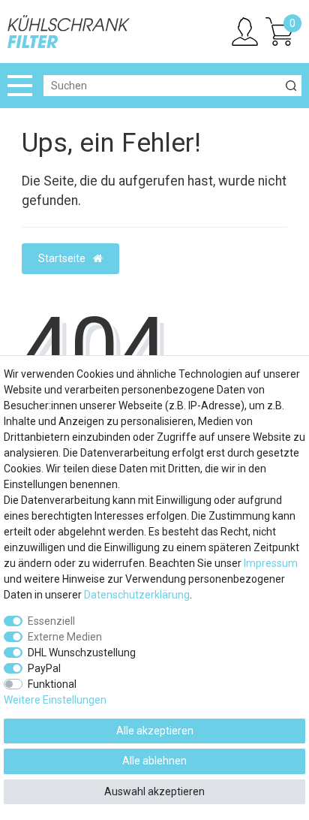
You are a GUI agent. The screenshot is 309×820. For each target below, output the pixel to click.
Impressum (271, 563)
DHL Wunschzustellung (82, 653)
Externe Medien (65, 637)
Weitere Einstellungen (55, 700)
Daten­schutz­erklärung (137, 595)
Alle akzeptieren (155, 731)
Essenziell (51, 621)
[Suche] (291, 85)
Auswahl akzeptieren (154, 791)
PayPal (44, 668)
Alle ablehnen (154, 761)
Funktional (52, 684)
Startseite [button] (63, 258)
